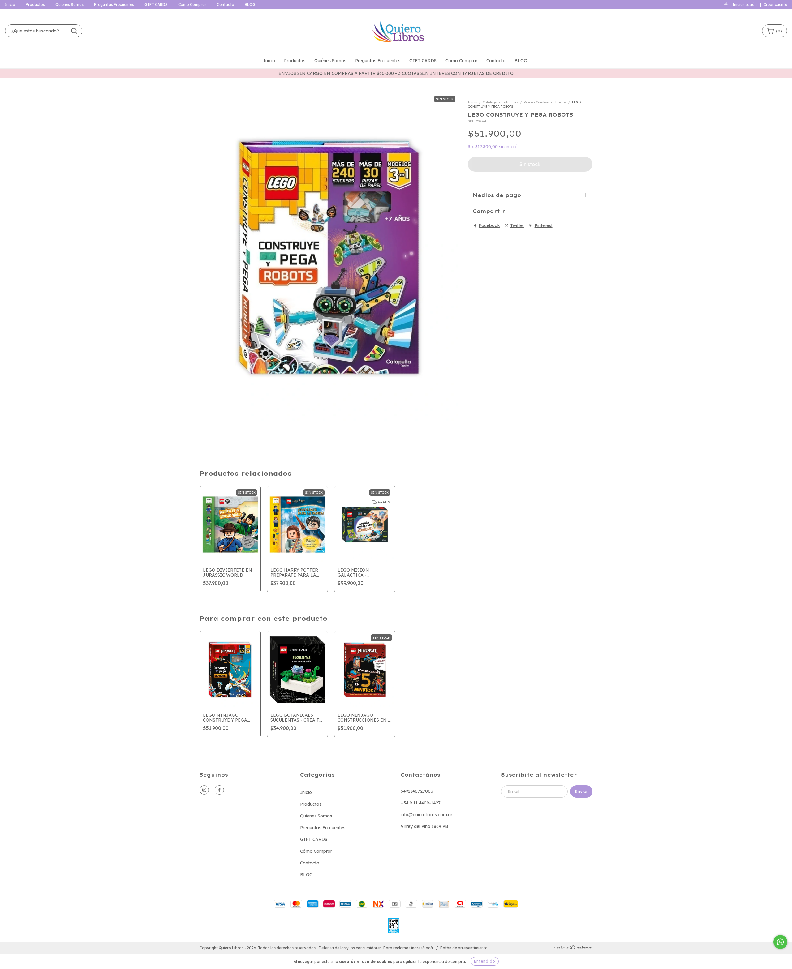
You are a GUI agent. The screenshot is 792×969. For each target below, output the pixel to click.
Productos (35, 4)
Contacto (225, 4)
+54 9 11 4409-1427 (421, 803)
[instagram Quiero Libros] (204, 790)
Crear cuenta (775, 4)
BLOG (250, 4)
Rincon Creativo (536, 102)
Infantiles (510, 102)
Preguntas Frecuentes (114, 4)
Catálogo (490, 102)
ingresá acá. (422, 947)
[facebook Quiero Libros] (219, 790)
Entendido (484, 961)
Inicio (10, 4)
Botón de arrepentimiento (464, 947)
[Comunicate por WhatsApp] (780, 942)
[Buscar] (74, 30)
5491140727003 (417, 791)
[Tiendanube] (573, 948)
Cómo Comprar (192, 4)
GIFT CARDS (156, 4)
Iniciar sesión (744, 4)
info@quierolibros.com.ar (426, 814)
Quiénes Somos (69, 4)
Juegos (560, 102)
